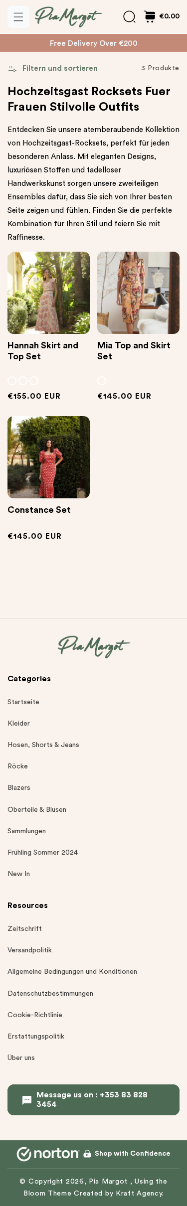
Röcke (17, 766)
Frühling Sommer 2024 (42, 852)
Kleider (18, 723)
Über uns (21, 1058)
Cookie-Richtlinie (34, 1015)
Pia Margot (109, 1181)
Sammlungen (26, 831)
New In (18, 874)
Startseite (23, 702)
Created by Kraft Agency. (119, 1193)
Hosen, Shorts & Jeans (43, 745)
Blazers (18, 787)
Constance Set (39, 509)
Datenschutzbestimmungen (50, 993)
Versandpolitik (29, 950)
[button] (18, 17)
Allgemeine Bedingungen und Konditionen (72, 971)
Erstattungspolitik (35, 1036)
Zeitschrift (24, 928)
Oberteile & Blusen (36, 809)
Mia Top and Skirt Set (134, 351)
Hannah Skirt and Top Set (42, 351)
